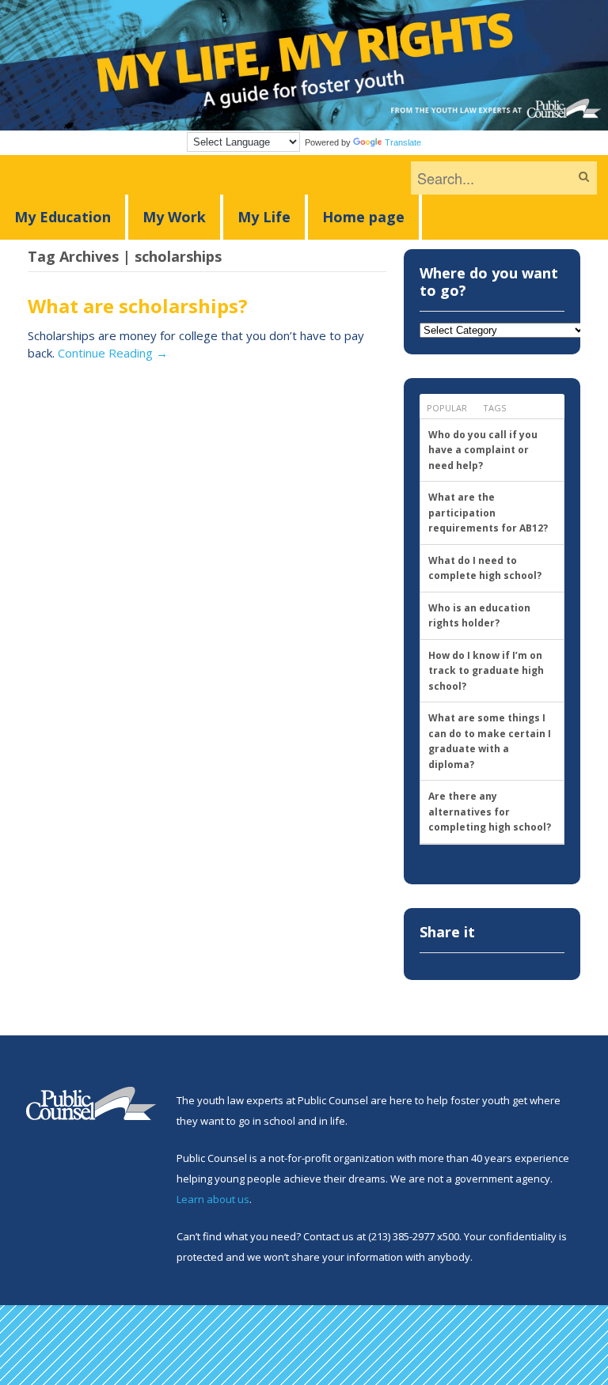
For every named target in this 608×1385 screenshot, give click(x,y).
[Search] (584, 176)
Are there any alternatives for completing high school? (489, 811)
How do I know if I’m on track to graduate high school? (486, 671)
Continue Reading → (113, 353)
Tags (494, 408)
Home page (363, 216)
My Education (62, 216)
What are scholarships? (138, 306)
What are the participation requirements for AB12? (488, 512)
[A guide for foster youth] (304, 122)
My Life (264, 216)
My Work (174, 216)
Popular (447, 408)
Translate (403, 142)
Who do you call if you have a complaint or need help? (483, 450)
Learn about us (213, 1199)
